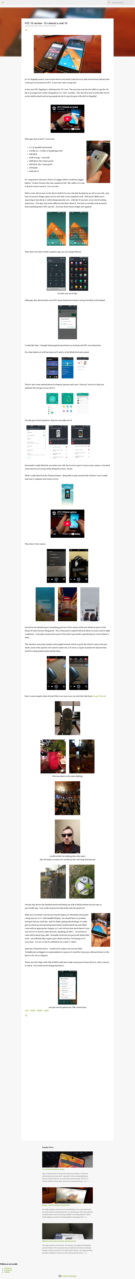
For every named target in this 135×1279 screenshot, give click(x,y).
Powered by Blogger (69, 1276)
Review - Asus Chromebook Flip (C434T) (56, 1205)
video (46, 1010)
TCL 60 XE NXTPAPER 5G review (53, 1169)
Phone (33, 1010)
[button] (26, 30)
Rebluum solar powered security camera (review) (59, 1241)
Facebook (7, 1268)
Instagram (8, 1270)
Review (39, 1010)
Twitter (7, 1272)
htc (27, 1010)
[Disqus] (67, 1052)
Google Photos (99, 696)
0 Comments (52, 26)
